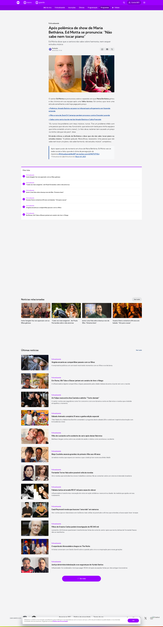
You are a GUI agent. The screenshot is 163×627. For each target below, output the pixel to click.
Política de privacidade (82, 617)
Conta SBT (135, 2)
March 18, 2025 (80, 157)
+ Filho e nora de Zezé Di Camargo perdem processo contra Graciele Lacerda (79, 115)
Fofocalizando (54, 23)
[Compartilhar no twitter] (112, 49)
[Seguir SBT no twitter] (145, 618)
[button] (35, 316)
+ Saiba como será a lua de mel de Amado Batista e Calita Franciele (75, 119)
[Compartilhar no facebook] (107, 49)
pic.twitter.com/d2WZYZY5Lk (87, 154)
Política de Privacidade (60, 621)
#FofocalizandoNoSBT (67, 154)
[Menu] (144, 2)
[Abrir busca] (124, 2)
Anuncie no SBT (65, 617)
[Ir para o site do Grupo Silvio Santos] (19, 618)
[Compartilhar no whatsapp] (102, 49)
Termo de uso (98, 617)
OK (133, 621)
